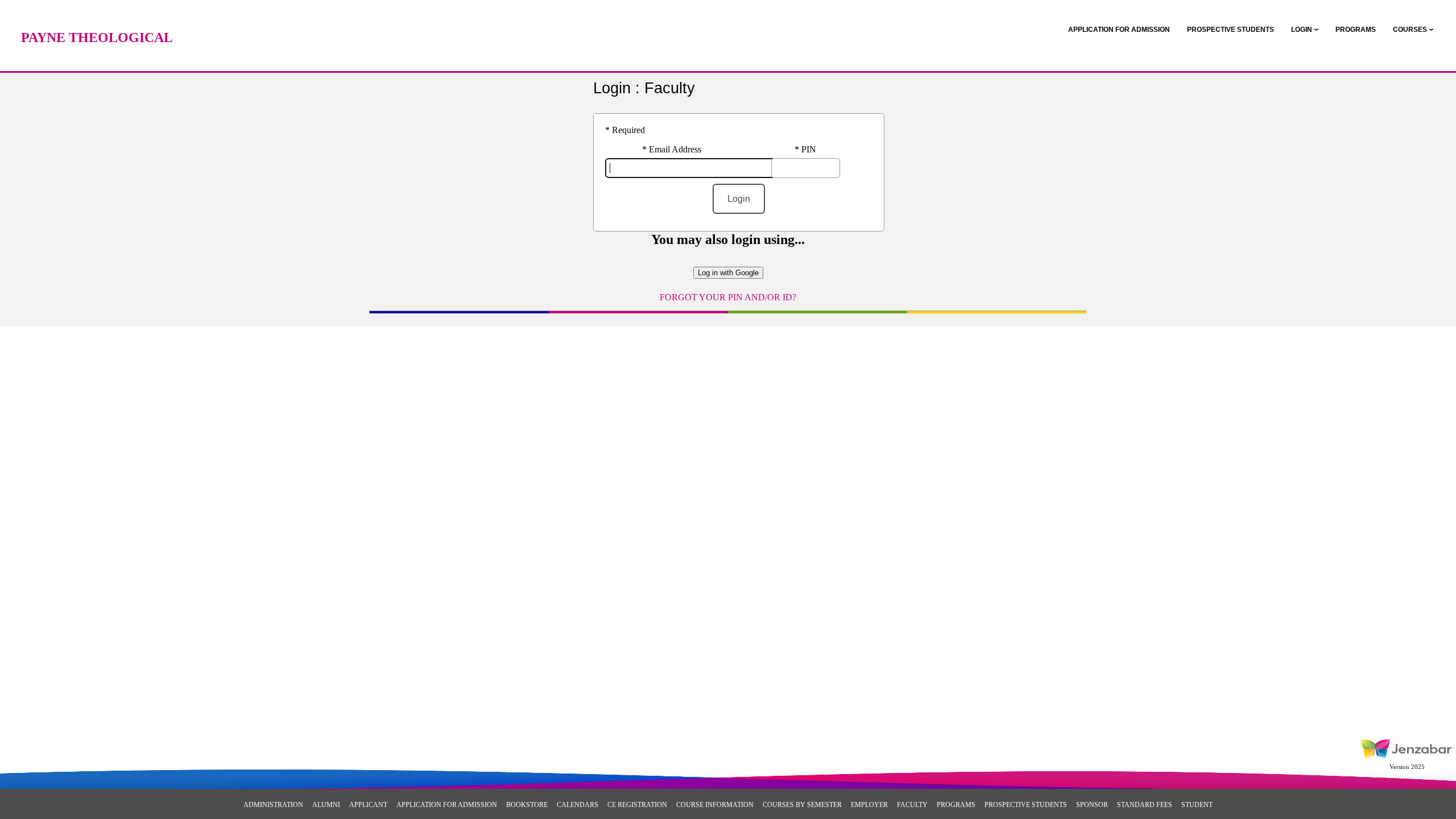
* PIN (805, 149)
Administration (273, 805)
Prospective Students (1026, 805)
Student (1197, 805)
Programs (956, 805)
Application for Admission (446, 805)
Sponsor (1092, 805)
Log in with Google (728, 272)
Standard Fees (1144, 805)
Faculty (912, 805)
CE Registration (637, 805)
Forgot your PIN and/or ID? (728, 297)
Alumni (326, 805)
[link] (1119, 29)
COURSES (1410, 30)
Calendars (577, 805)
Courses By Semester (802, 805)
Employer (869, 805)
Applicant (368, 805)
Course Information (715, 805)
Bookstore (527, 805)
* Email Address (671, 149)
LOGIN (1301, 30)
